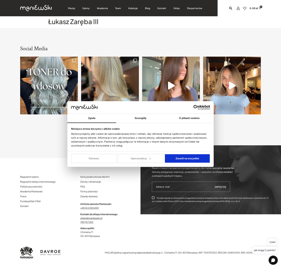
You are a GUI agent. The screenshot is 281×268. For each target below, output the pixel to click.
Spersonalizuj (139, 158)
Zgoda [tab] (91, 118)
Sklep (177, 8)
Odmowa (94, 158)
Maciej (71, 8)
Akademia (102, 8)
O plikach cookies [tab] (189, 118)
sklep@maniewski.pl (91, 218)
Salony (86, 8)
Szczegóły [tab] (141, 118)
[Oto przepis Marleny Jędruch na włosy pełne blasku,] (171, 85)
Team (118, 8)
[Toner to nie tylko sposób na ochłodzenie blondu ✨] (49, 85)
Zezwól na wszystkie (187, 158)
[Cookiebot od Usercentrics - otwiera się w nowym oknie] (196, 107)
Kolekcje (133, 8)
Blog (147, 8)
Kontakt (161, 8)
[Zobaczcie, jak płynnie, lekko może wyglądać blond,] (232, 85)
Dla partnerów (194, 8)
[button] (230, 8)
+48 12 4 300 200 (89, 207)
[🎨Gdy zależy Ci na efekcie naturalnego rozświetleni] (110, 85)
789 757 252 (86, 221)
